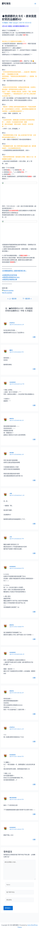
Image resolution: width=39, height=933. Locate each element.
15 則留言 (5, 23)
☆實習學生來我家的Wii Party (11, 277)
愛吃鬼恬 (6, 3)
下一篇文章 (27, 298)
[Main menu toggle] (35, 4)
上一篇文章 (11, 298)
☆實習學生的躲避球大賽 (9, 279)
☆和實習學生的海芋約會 (9, 275)
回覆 (34, 337)
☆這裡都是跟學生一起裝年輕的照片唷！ (14, 271)
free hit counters (7, 292)
